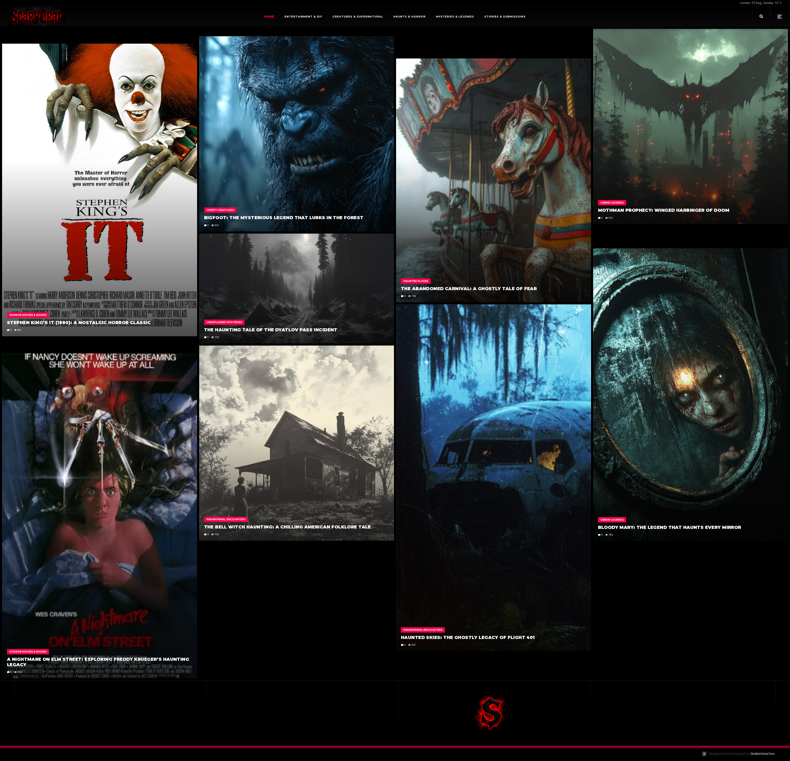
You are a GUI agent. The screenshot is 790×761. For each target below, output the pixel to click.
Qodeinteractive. (763, 753)
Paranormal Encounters (422, 629)
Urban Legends (612, 202)
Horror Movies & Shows (27, 315)
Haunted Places (415, 281)
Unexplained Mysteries (224, 322)
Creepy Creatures (220, 210)
